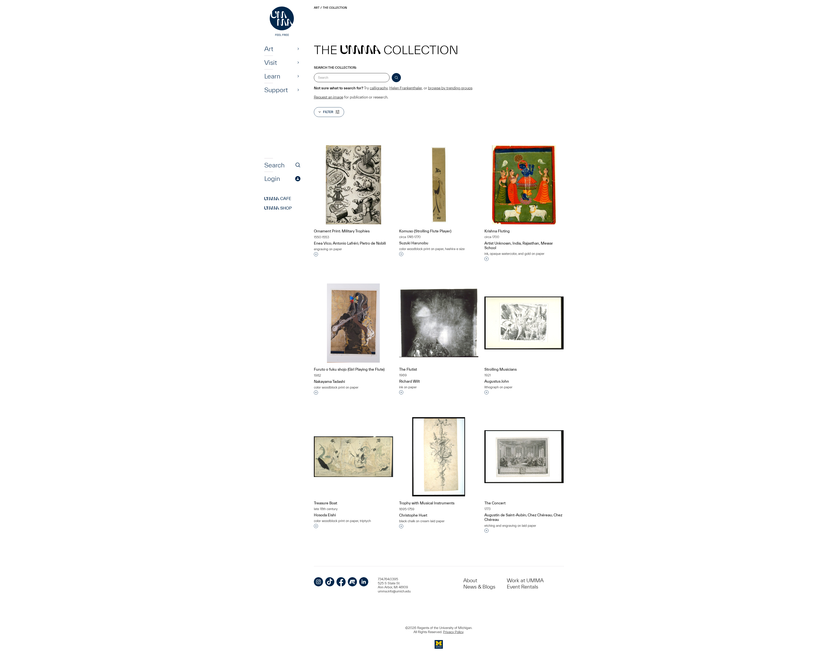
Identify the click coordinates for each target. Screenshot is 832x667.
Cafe (277, 198)
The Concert (495, 503)
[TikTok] (329, 581)
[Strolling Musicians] (524, 323)
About (470, 580)
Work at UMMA (525, 580)
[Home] (282, 22)
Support (276, 89)
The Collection (335, 7)
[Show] (298, 49)
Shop (278, 208)
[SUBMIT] (396, 77)
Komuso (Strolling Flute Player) (425, 231)
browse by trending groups (450, 88)
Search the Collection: (335, 67)
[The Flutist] (438, 323)
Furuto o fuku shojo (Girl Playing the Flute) (349, 369)
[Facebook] (341, 581)
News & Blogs (479, 587)
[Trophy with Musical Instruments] (438, 457)
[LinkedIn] (363, 581)
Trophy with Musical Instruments (426, 503)
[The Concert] (524, 456)
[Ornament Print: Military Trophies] (353, 185)
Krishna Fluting (497, 231)
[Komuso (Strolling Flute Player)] (439, 184)
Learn (272, 76)
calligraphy (379, 88)
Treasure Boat (325, 503)
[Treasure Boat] (353, 456)
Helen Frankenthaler (405, 88)
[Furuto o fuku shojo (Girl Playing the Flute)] (353, 323)
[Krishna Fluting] (524, 185)
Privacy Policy (453, 632)
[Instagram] (318, 581)
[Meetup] (352, 581)
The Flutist (408, 369)
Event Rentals (522, 587)
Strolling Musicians (500, 369)
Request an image (328, 97)
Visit (270, 62)
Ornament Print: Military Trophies (342, 231)
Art (268, 48)
